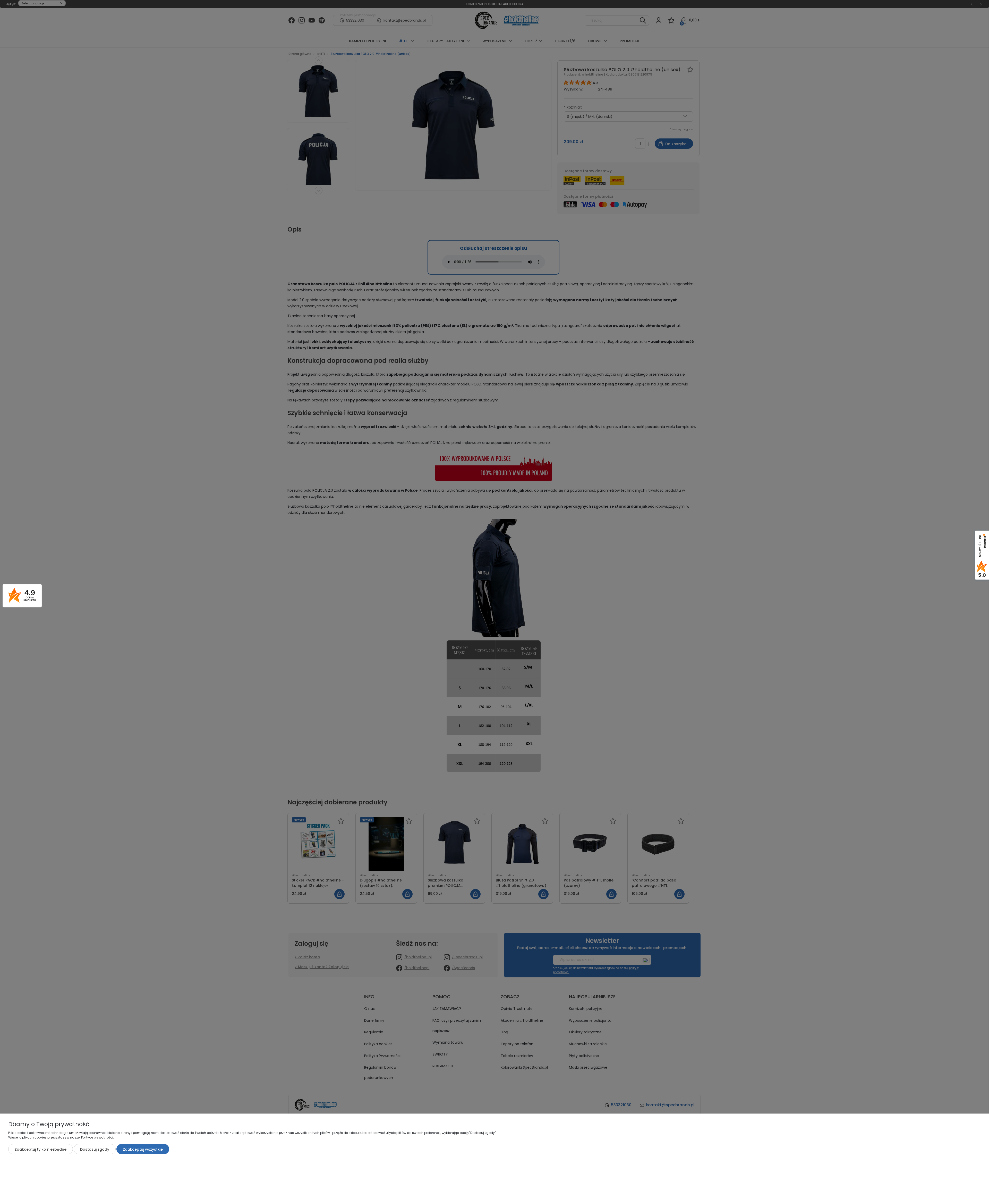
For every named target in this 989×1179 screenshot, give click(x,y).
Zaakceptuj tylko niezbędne (40, 1149)
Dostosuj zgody (94, 1149)
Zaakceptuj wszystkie (143, 1149)
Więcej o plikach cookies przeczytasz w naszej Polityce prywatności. (61, 1137)
